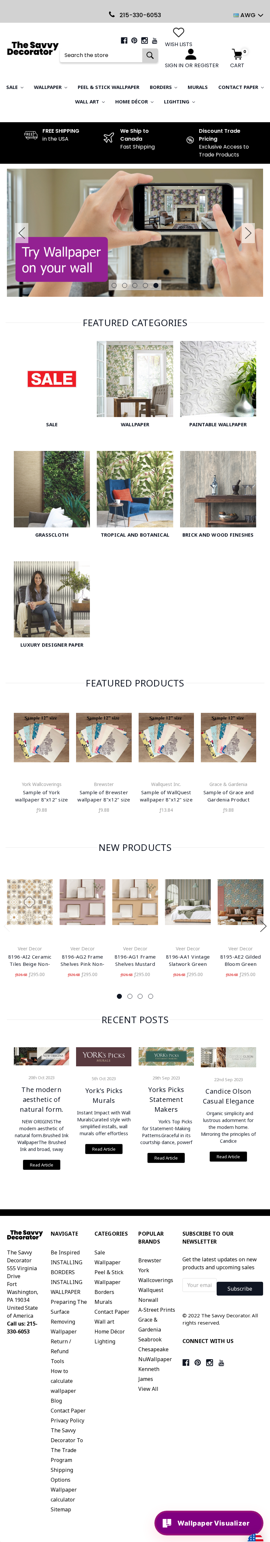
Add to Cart (30, 904)
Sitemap (61, 1509)
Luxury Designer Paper (51, 644)
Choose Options (41, 739)
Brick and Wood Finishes (218, 534)
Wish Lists (178, 44)
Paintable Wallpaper (218, 424)
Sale (12, 87)
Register (206, 65)
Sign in (174, 65)
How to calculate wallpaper (63, 1380)
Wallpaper (48, 87)
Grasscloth (52, 534)
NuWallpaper (155, 1359)
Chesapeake (153, 1349)
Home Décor (132, 101)
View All (148, 1388)
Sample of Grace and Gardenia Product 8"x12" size (228, 799)
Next (248, 233)
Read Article (41, 1165)
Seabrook (150, 1339)
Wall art (87, 101)
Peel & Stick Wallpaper (108, 87)
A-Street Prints (156, 1309)
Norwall (148, 1300)
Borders (161, 87)
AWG (248, 15)
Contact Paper (238, 87)
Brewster (149, 1260)
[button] (264, 1451)
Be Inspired (65, 1252)
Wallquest (150, 1290)
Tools (57, 1361)
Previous (21, 233)
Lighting (177, 101)
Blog (56, 1400)
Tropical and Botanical (135, 534)
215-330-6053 (139, 15)
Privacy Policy (67, 1420)
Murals (198, 87)
